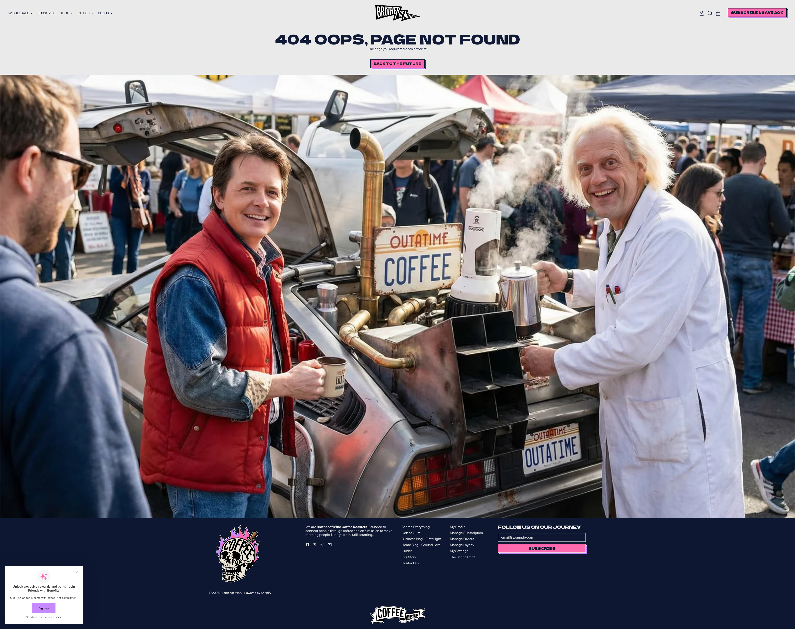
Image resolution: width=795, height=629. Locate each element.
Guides (407, 551)
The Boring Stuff (462, 557)
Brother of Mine (230, 593)
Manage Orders (462, 539)
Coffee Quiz (411, 533)
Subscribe (46, 13)
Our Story (409, 557)
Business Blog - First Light (421, 539)
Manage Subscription (466, 533)
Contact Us (410, 563)
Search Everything (416, 527)
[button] (710, 13)
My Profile (457, 527)
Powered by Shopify (257, 593)
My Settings (459, 551)
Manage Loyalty (462, 545)
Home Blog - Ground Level (421, 545)
